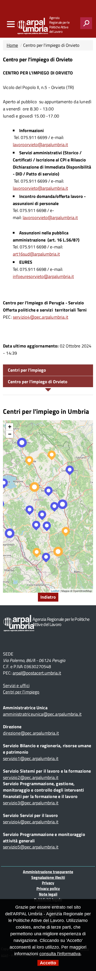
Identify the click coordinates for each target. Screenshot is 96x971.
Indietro (48, 597)
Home (12, 45)
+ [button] (9, 427)
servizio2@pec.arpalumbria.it (30, 777)
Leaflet (55, 591)
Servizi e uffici (16, 685)
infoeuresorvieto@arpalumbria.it (43, 276)
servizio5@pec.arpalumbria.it (30, 847)
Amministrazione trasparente (48, 872)
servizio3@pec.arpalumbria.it (30, 802)
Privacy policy (48, 888)
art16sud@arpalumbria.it (36, 254)
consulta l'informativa (59, 953)
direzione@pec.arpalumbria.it (31, 733)
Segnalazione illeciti (48, 877)
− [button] (9, 434)
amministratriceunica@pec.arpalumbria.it (42, 714)
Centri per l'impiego (27, 370)
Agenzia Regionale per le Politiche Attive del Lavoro (59, 25)
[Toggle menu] (10, 24)
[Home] (23, 25)
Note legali (48, 894)
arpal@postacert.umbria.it (37, 673)
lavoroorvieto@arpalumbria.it (40, 144)
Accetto (48, 962)
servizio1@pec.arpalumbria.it (30, 758)
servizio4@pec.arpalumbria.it (40, 317)
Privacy (48, 883)
